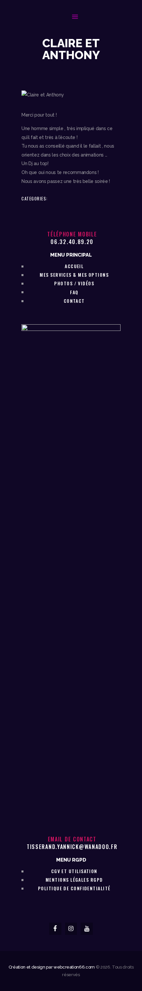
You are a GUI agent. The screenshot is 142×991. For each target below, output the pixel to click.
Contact (74, 300)
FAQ (74, 292)
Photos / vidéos (74, 283)
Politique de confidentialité (74, 888)
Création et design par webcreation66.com (52, 967)
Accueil (74, 266)
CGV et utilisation (74, 870)
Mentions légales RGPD (74, 879)
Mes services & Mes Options (74, 274)
